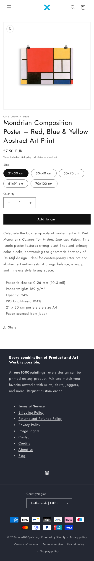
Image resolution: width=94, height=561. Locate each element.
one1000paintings (29, 537)
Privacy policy (78, 537)
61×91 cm (15, 183)
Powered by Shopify (53, 537)
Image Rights (28, 431)
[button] (9, 7)
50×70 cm (71, 173)
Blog (21, 455)
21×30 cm (16, 173)
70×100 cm (44, 183)
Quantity (8, 194)
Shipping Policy (31, 412)
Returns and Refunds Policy (40, 418)
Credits (24, 443)
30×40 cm (44, 173)
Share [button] (12, 327)
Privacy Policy (29, 424)
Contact (24, 437)
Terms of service (53, 544)
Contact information (26, 544)
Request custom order (44, 390)
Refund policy (75, 544)
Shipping (26, 157)
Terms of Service (31, 406)
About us (25, 449)
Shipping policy (49, 551)
